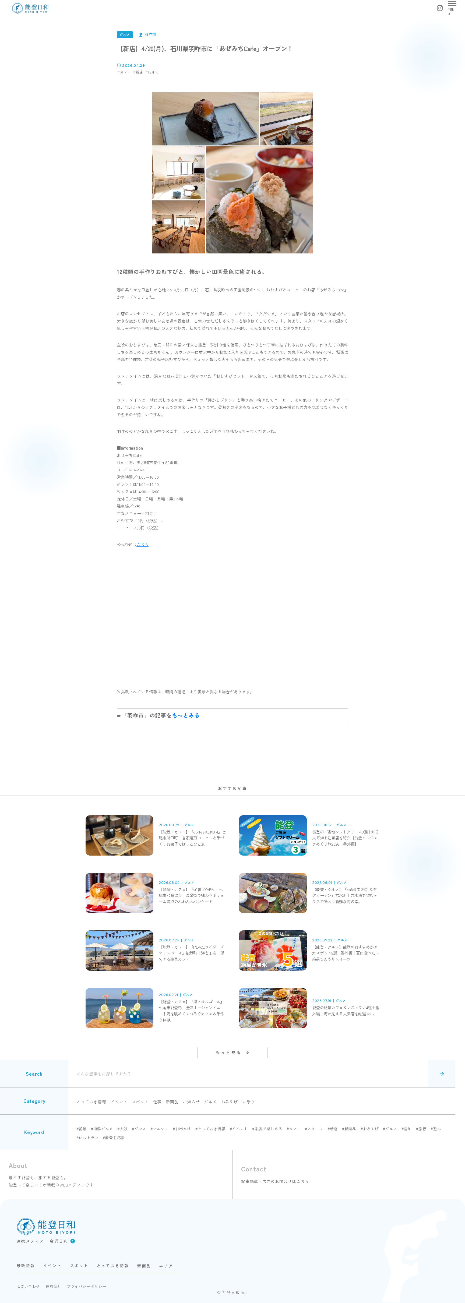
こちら (142, 544)
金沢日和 (59, 1241)
